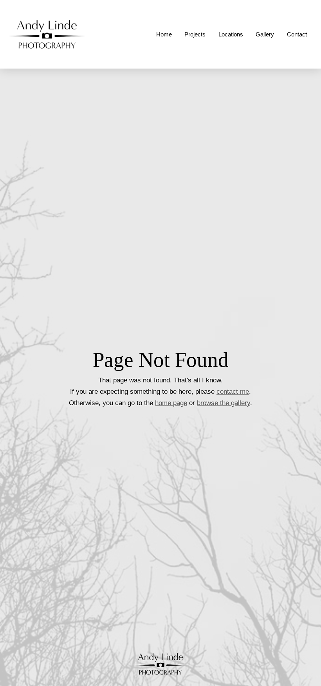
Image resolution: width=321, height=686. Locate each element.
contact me (232, 391)
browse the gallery (223, 403)
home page (171, 403)
